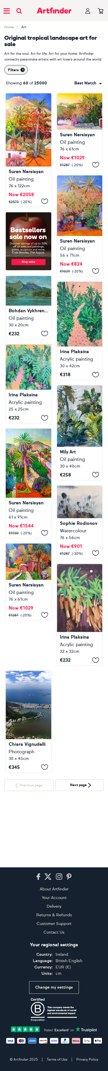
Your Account (54, 897)
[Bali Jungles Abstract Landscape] (80, 432)
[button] (88, 83)
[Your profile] (88, 11)
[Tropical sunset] (80, 331)
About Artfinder (54, 889)
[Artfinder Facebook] (38, 877)
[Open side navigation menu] (6, 10)
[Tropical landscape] (28, 307)
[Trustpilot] (54, 1029)
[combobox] (88, 83)
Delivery (54, 906)
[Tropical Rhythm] (28, 676)
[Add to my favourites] (44, 201)
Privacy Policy (87, 1059)
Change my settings (54, 987)
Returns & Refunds (54, 915)
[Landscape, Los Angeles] (28, 483)
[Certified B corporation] (54, 1009)
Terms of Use (57, 1059)
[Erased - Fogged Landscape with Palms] (80, 522)
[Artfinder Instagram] (59, 877)
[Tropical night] (80, 614)
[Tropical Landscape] (28, 150)
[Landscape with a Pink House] (28, 582)
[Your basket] (100, 11)
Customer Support (54, 923)
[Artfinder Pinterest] (69, 877)
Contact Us (54, 932)
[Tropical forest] (28, 384)
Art (23, 27)
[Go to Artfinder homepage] (54, 10)
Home (9, 27)
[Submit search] (19, 11)
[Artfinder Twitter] (48, 877)
